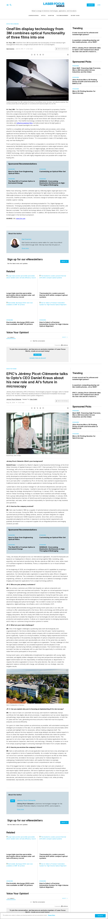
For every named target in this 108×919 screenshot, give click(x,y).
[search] (10, 5)
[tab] (11, 337)
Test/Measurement (62, 15)
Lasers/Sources (34, 15)
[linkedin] (34, 54)
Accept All (100, 915)
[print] (68, 54)
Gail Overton (10, 49)
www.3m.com (20, 218)
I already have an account (37, 358)
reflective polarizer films (25, 123)
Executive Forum (11, 368)
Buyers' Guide (75, 15)
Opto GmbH (33, 399)
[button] (7, 5)
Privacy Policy (51, 915)
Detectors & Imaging (12, 23)
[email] (43, 54)
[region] (37, 341)
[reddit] (40, 54)
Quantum (51, 15)
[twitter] (37, 54)
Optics (43, 15)
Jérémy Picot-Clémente (13, 399)
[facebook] (32, 54)
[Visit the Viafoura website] (64, 345)
